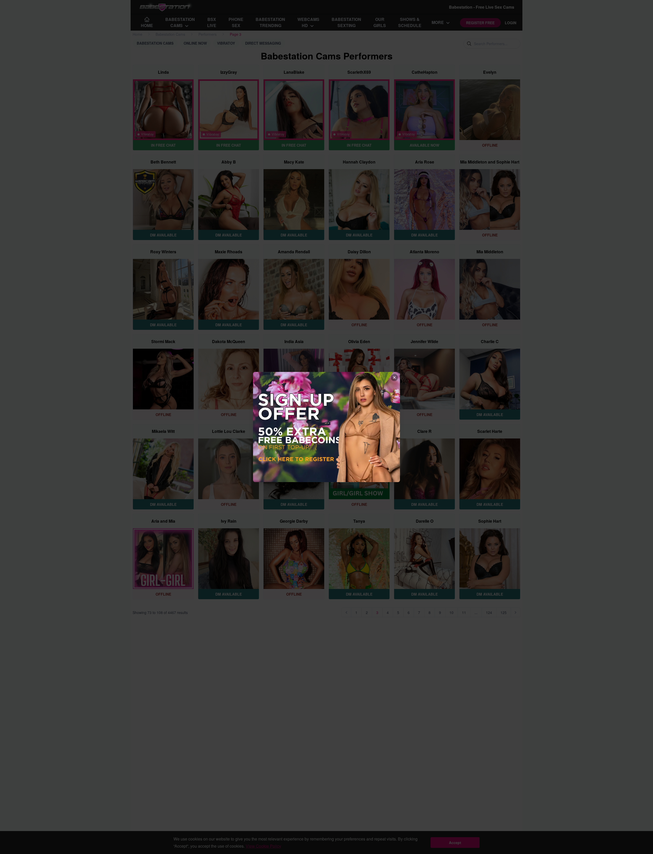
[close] (394, 377)
